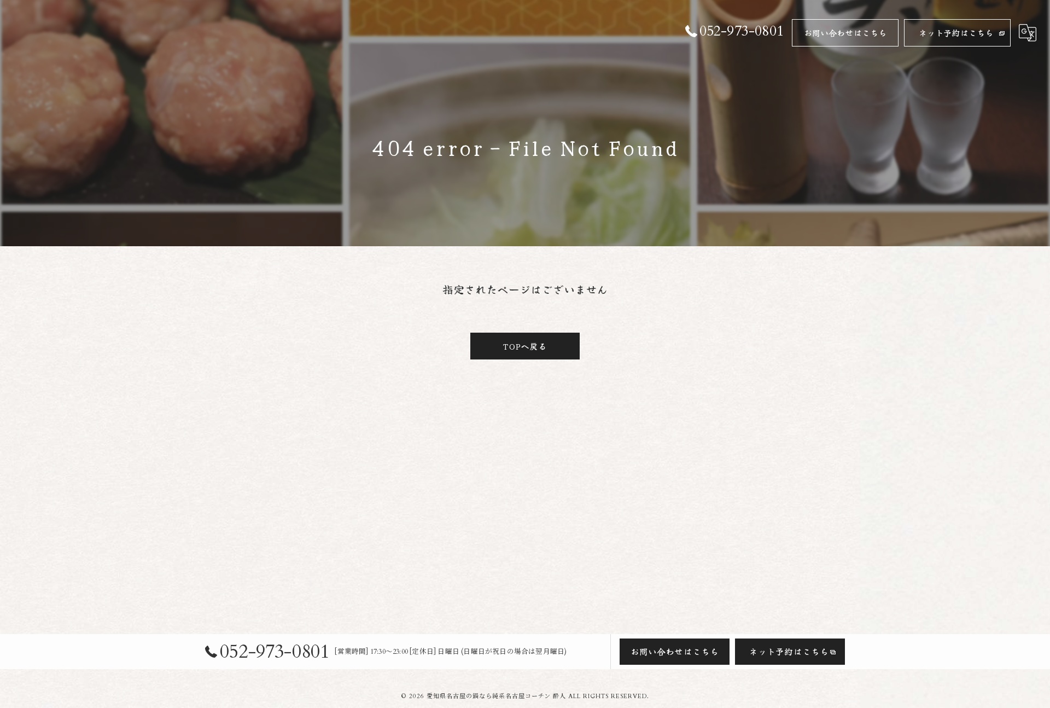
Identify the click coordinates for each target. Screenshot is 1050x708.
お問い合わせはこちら (845, 32)
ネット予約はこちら (956, 32)
